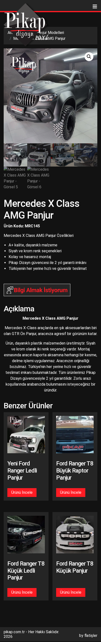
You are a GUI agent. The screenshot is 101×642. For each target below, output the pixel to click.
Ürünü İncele (22, 492)
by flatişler (88, 635)
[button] (89, 56)
